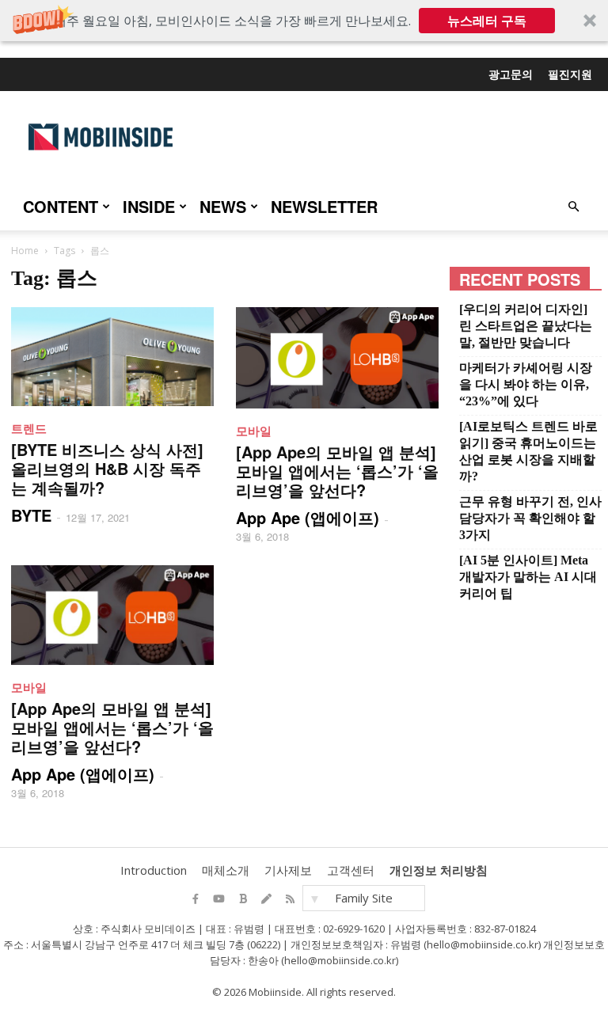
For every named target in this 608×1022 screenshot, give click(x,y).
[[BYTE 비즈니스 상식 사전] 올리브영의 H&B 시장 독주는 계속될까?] (112, 356)
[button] (304, 20)
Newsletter (324, 206)
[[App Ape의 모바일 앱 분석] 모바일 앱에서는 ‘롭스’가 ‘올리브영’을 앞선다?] (337, 357)
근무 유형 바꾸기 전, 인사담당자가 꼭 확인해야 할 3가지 (530, 518)
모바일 (254, 430)
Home (25, 250)
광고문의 (510, 74)
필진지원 (570, 74)
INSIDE (149, 206)
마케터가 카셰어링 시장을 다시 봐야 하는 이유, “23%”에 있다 (525, 384)
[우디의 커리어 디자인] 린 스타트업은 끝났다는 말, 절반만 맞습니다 (525, 325)
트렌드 (29, 428)
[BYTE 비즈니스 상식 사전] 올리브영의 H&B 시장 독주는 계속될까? (107, 468)
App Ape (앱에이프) (307, 517)
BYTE (31, 514)
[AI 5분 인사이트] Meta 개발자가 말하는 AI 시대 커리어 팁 (528, 576)
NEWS (223, 206)
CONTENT (60, 206)
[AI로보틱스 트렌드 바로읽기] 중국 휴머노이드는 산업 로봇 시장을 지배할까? (528, 451)
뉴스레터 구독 (486, 20)
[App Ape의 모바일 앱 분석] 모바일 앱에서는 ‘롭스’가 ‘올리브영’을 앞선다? (337, 470)
